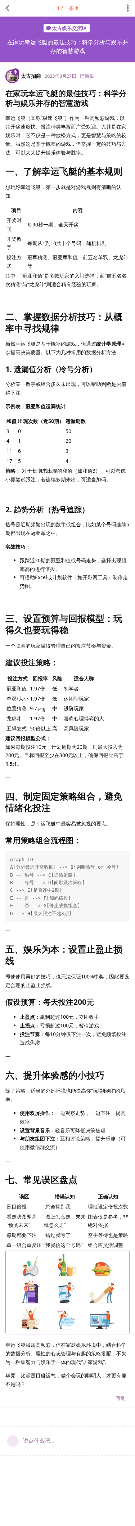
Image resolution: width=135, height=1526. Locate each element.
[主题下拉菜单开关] (128, 8)
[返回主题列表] (7, 8)
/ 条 (65, 8)
